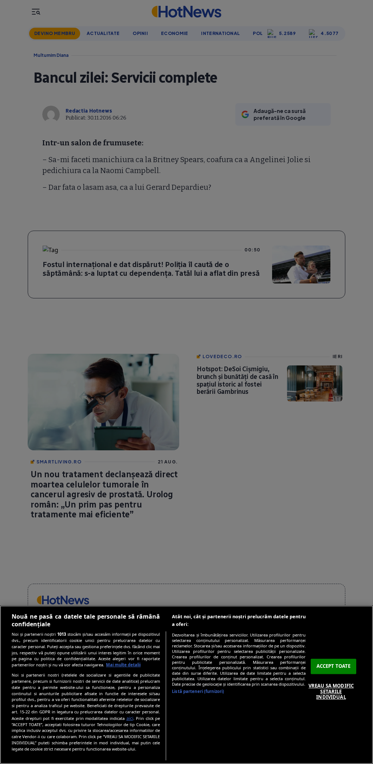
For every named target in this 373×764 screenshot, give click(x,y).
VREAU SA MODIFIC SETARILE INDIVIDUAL (331, 691)
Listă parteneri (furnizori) (198, 691)
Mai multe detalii (123, 664)
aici (129, 718)
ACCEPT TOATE (334, 666)
